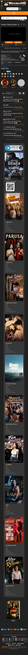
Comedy (7, 223)
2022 (8, 46)
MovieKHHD (14, 636)
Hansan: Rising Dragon (11, 181)
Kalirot (7, 505)
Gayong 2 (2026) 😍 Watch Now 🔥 (13, 129)
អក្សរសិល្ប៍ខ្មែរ (21, 643)
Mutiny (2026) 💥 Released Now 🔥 (13, 135)
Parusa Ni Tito (9, 262)
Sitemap (19, 645)
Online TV (8, 643)
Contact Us (12, 645)
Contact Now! (21, 45)
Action (6, 62)
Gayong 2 (13, 620)
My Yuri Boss (9, 343)
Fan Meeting (8, 464)
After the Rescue (10, 586)
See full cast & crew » (6, 61)
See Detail (25, 641)
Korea (13, 62)
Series (7, 547)
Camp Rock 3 (9, 222)
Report (24, 24)
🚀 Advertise (5, 45)
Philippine (11, 270)
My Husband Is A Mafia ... (11, 545)
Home (3, 18)
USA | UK (11, 229)
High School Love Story (11, 303)
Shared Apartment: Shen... (11, 424)
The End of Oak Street (11, 383)
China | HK (11, 310)
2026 (7, 225)
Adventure (8, 385)
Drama (7, 264)
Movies (7, 18)
